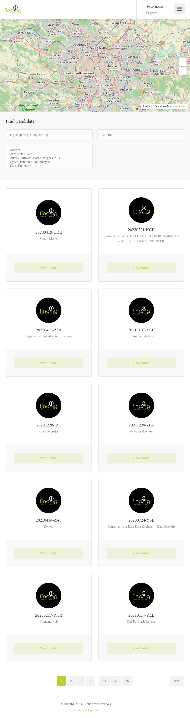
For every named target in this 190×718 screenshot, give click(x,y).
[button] (183, 62)
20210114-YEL (141, 615)
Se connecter (154, 6)
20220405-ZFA (49, 330)
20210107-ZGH (141, 330)
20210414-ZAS (49, 520)
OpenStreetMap (163, 106)
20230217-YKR (48, 615)
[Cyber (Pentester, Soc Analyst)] (49, 162)
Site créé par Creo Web (86, 710)
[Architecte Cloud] (49, 154)
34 (104, 681)
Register (151, 13)
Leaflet (146, 106)
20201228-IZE (48, 425)
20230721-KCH (141, 229)
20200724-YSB (141, 520)
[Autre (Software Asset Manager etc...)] (49, 158)
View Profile (48, 268)
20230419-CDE (48, 232)
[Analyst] (49, 150)
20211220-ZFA (141, 425)
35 (115, 681)
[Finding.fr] (13, 7)
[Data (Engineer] (49, 166)
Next (177, 681)
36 (127, 681)
